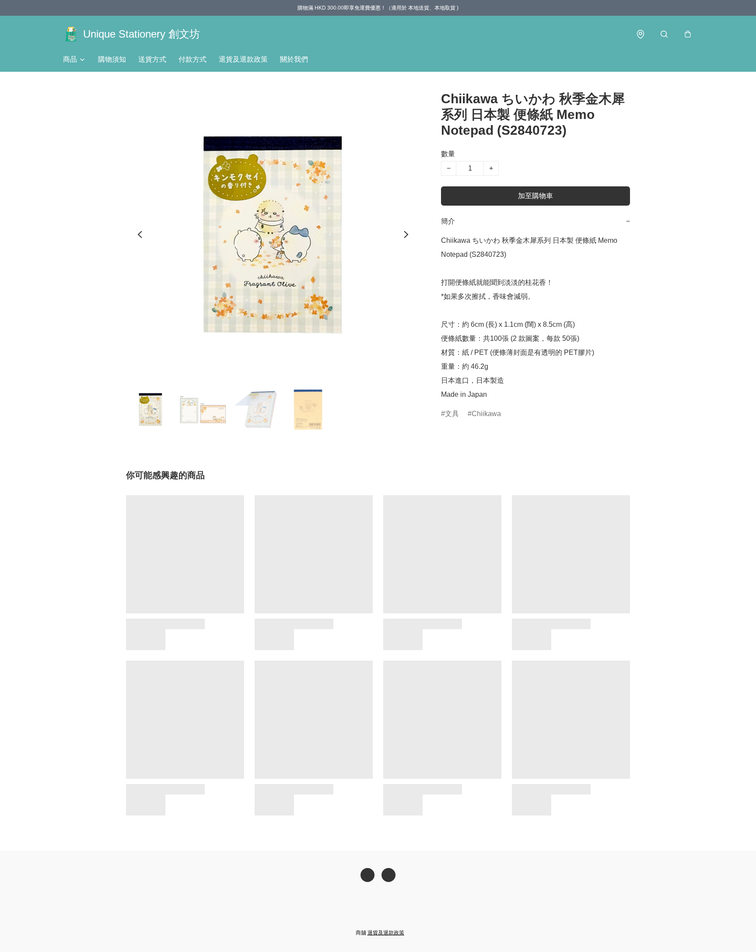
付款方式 (192, 59)
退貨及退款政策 (243, 59)
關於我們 (294, 59)
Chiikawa (486, 413)
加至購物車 (535, 196)
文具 (452, 413)
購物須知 (112, 59)
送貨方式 (152, 59)
